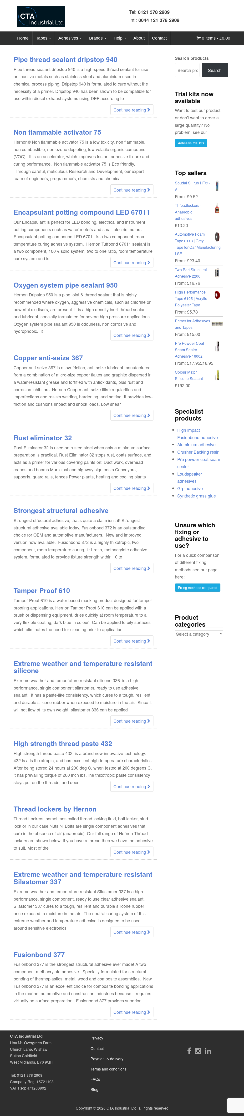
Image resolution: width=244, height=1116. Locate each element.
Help (119, 38)
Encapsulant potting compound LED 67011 (82, 212)
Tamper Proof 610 (42, 590)
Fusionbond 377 (39, 954)
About (139, 38)
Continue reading (130, 110)
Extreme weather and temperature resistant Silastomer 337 (83, 877)
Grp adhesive (190, 488)
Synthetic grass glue (196, 495)
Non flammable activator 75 (57, 132)
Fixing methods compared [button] (197, 587)
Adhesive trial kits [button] (191, 143)
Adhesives (68, 38)
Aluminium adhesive (196, 444)
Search (215, 70)
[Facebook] (189, 1050)
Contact (159, 38)
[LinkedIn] (208, 1050)
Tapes (42, 38)
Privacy (97, 1038)
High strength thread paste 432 (63, 743)
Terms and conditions (109, 1069)
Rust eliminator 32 (43, 437)
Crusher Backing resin (198, 452)
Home (23, 38)
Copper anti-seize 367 (48, 357)
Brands (96, 38)
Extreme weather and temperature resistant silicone (83, 666)
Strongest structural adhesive (61, 510)
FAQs (95, 1079)
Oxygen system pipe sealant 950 (66, 285)
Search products (192, 58)
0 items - (215, 38)
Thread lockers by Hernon (55, 809)
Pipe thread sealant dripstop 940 (65, 59)
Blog (94, 1089)
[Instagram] (198, 1050)
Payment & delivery (107, 1058)
